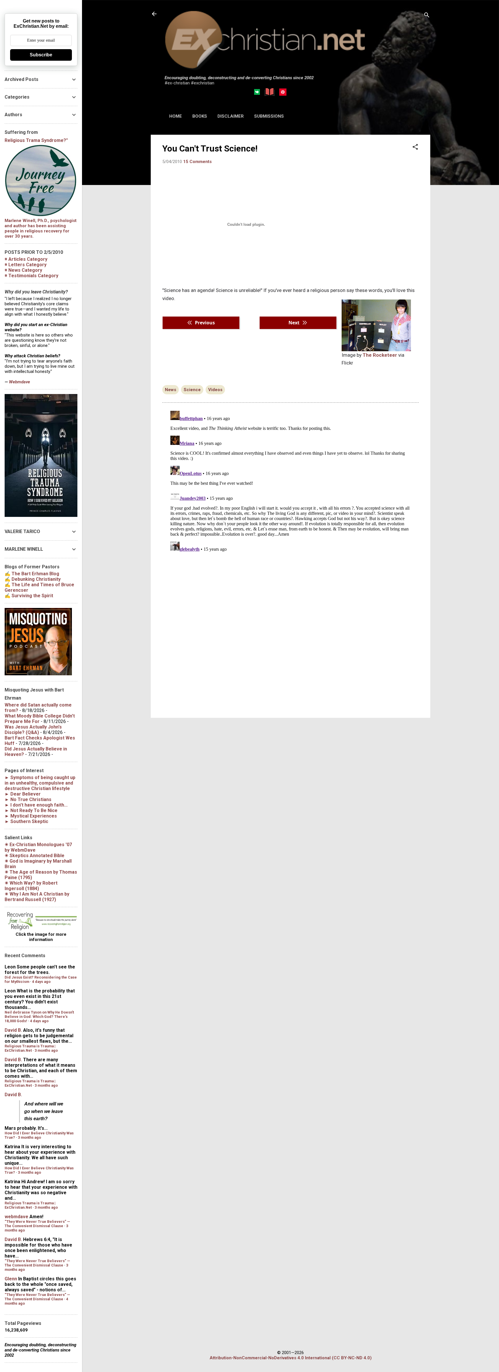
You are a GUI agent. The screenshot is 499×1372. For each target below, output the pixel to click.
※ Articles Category (26, 259)
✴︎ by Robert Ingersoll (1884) (31, 885)
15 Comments (197, 161)
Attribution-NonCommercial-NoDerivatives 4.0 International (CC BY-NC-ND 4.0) (291, 1357)
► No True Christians (28, 799)
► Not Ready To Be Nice (31, 810)
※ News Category (23, 270)
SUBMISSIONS (269, 116)
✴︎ (34, 855)
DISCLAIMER (230, 116)
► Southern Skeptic (26, 821)
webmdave (16, 1216)
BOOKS (199, 116)
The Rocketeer (380, 355)
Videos (215, 389)
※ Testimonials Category (31, 275)
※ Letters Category (25, 264)
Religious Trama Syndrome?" (36, 140)
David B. (13, 1030)
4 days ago (41, 981)
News (170, 389)
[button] (415, 147)
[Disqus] (290, 480)
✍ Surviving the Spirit (29, 595)
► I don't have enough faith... (36, 805)
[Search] (426, 16)
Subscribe (41, 54)
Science (192, 389)
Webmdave (19, 381)
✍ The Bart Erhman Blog (32, 573)
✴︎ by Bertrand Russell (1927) (37, 896)
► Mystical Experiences (31, 816)
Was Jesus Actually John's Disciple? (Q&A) (33, 729)
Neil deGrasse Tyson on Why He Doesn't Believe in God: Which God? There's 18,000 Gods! (39, 1016)
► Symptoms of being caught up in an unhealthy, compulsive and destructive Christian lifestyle (40, 783)
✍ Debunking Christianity (33, 579)
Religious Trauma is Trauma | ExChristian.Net (30, 1048)
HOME (175, 116)
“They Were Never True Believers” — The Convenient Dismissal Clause (37, 1223)
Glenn (11, 1279)
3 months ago (46, 1050)
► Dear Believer (23, 794)
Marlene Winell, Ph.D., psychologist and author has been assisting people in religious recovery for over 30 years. (41, 228)
